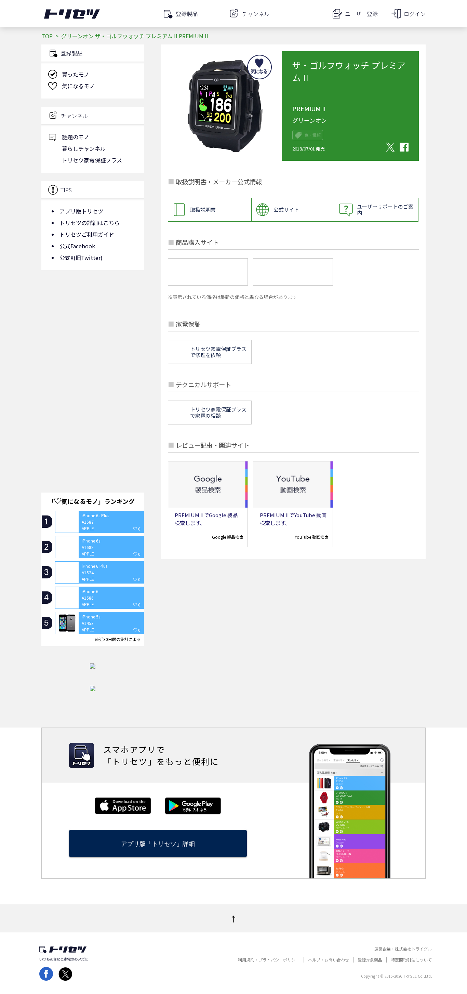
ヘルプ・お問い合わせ (328, 960)
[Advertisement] (92, 330)
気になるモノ (78, 86)
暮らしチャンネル (84, 148)
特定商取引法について (411, 960)
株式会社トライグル (413, 949)
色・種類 (312, 135)
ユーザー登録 (361, 14)
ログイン (415, 14)
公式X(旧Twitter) (81, 257)
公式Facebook (77, 246)
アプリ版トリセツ (81, 211)
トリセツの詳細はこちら (89, 223)
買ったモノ (75, 74)
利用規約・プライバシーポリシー (268, 960)
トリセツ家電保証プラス (92, 160)
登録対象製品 (370, 960)
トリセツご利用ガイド (86, 234)
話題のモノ (75, 137)
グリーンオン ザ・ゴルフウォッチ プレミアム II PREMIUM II (134, 36)
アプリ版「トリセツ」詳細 (158, 843)
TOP (47, 36)
